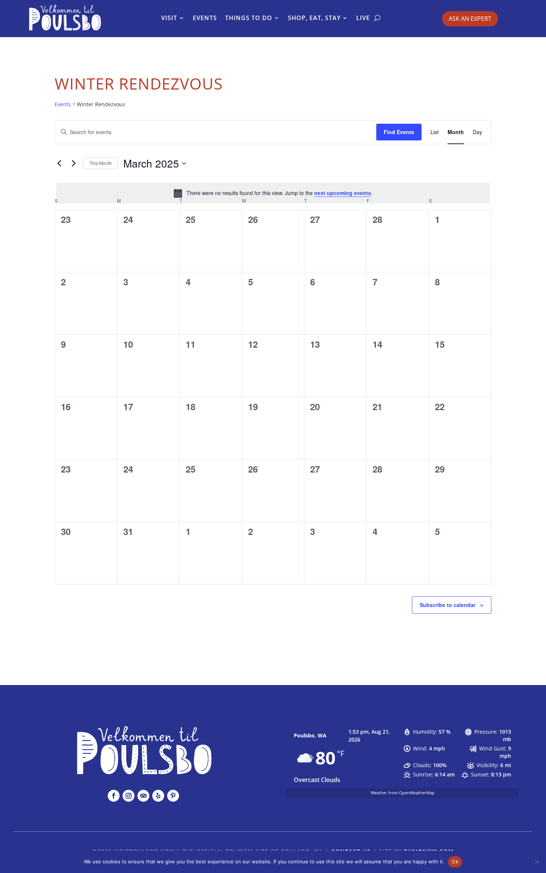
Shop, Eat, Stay (314, 18)
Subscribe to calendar (447, 604)
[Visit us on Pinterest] (173, 796)
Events (205, 18)
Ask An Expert (470, 18)
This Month (101, 163)
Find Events (399, 132)
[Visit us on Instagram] (128, 796)
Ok (455, 861)
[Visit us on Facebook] (114, 796)
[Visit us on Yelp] (158, 796)
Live (363, 18)
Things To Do (248, 18)
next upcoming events (342, 193)
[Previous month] (59, 163)
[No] (536, 862)
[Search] (377, 18)
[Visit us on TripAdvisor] (143, 796)
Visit (169, 18)
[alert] (273, 193)
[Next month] (73, 163)
